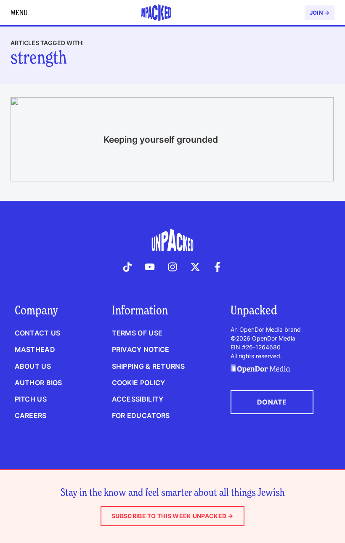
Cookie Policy (138, 382)
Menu (19, 12)
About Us (33, 366)
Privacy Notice (141, 349)
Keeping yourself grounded (161, 139)
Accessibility (138, 399)
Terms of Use (137, 333)
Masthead (35, 349)
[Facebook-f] (217, 267)
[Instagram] (172, 267)
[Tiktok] (127, 267)
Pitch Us (31, 399)
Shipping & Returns (148, 366)
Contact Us (38, 333)
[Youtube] (150, 267)
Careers (31, 415)
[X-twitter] (195, 267)
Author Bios (38, 382)
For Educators (141, 415)
